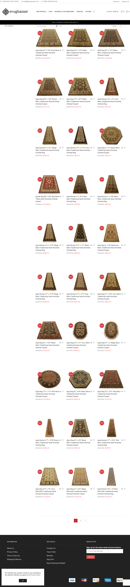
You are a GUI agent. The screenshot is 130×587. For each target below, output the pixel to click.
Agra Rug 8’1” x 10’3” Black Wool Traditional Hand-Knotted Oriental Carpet (47, 345)
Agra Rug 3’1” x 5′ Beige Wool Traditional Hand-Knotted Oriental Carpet (109, 345)
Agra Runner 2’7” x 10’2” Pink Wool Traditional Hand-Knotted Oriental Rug (109, 442)
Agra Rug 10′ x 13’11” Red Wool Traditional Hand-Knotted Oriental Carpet (109, 394)
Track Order (51, 552)
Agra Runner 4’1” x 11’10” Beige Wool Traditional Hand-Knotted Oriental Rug (47, 247)
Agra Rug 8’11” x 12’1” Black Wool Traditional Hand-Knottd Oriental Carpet (78, 52)
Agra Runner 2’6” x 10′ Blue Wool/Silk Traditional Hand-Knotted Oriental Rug (108, 491)
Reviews (50, 556)
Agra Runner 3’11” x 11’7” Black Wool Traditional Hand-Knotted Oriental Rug (78, 247)
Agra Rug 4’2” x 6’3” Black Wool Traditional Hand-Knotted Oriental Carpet (78, 442)
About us (116, 1)
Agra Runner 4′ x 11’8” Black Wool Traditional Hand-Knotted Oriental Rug (109, 199)
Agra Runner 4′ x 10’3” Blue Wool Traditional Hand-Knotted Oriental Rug (78, 199)
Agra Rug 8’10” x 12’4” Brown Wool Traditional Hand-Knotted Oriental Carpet (47, 101)
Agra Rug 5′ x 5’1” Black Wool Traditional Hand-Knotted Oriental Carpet (109, 150)
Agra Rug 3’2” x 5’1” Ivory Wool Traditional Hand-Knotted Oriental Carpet (78, 345)
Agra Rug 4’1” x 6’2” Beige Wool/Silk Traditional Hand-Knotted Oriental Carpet (77, 491)
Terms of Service (13, 556)
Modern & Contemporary (64, 11)
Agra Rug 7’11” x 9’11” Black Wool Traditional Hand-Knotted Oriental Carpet (78, 101)
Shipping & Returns (14, 559)
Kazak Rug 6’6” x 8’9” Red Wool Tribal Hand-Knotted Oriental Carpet (47, 199)
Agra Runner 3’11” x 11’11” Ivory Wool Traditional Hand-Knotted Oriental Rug (78, 150)
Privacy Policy (12, 552)
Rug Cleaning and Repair (56, 563)
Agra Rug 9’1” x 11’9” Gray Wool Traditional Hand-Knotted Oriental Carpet (47, 52)
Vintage (88, 11)
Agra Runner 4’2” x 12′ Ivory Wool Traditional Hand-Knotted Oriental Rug (109, 101)
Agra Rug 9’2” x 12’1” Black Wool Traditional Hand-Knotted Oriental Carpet (109, 52)
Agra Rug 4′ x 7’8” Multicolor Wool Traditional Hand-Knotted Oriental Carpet (109, 247)
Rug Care (50, 559)
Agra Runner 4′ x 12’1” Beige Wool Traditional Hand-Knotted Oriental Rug (47, 150)
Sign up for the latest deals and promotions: (103, 547)
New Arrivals (41, 11)
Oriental (79, 11)
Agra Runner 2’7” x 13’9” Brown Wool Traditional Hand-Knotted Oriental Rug (47, 442)
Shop (51, 11)
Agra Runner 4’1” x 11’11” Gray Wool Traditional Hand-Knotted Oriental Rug (78, 296)
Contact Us (125, 1)
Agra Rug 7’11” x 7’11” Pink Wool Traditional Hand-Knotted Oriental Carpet (47, 394)
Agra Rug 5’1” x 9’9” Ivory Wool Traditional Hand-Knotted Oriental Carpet (109, 296)
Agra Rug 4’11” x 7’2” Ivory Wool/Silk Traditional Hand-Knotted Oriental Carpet (46, 491)
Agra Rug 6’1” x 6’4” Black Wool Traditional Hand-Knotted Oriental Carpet (78, 394)
